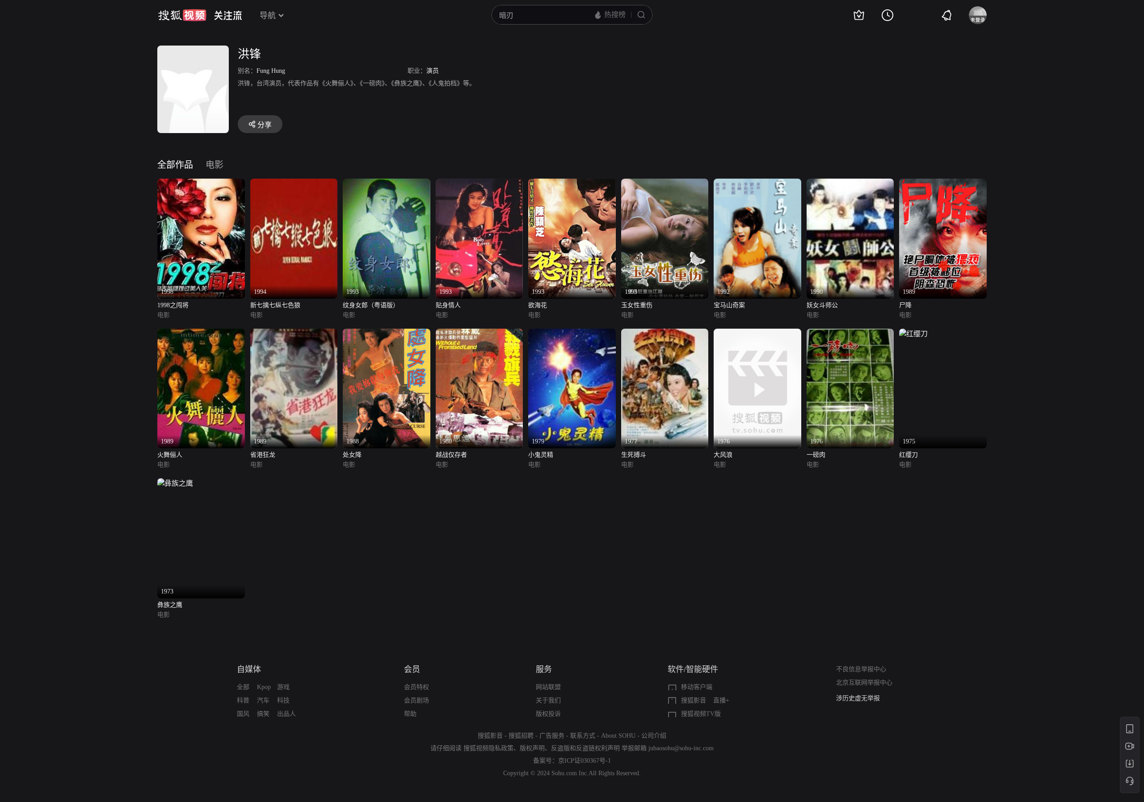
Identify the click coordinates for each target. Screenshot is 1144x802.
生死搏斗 (633, 454)
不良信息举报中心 (861, 669)
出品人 (286, 713)
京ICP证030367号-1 (584, 760)
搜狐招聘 (521, 735)
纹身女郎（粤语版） (371, 305)
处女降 (352, 454)
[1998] (201, 184)
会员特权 (416, 687)
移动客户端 (696, 687)
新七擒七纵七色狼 (275, 305)
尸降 (905, 305)
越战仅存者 (451, 454)
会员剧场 (416, 700)
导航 (268, 16)
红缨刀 (908, 454)
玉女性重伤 (636, 305)
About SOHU (618, 735)
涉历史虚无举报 (858, 698)
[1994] (294, 184)
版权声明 (532, 748)
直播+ (721, 700)
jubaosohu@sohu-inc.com (681, 748)
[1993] (386, 184)
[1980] (479, 334)
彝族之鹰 (169, 605)
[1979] (572, 334)
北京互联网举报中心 (864, 682)
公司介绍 (653, 735)
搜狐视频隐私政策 (488, 748)
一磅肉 (816, 454)
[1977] (665, 334)
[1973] (175, 483)
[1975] (913, 334)
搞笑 (263, 713)
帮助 (410, 713)
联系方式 (582, 735)
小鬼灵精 (540, 454)
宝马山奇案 (729, 305)
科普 (243, 700)
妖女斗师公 (822, 305)
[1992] (757, 184)
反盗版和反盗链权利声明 (585, 748)
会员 (412, 669)
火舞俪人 (169, 454)
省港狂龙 (262, 454)
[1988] (386, 334)
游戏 (283, 687)
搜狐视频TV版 (701, 713)
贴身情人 (448, 305)
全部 (243, 687)
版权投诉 (548, 713)
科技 (283, 700)
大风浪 (723, 454)
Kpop (264, 687)
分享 (264, 125)
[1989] (943, 184)
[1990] (850, 184)
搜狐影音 (693, 700)
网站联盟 (548, 687)
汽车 (263, 700)
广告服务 (551, 735)
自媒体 (249, 669)
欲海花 (537, 305)
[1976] (757, 334)
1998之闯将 (173, 305)
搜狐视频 (182, 15)
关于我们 (548, 700)
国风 (243, 713)
